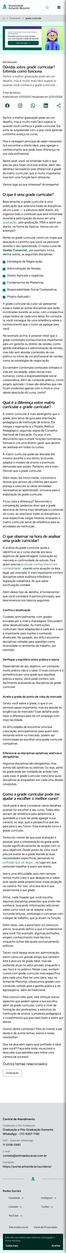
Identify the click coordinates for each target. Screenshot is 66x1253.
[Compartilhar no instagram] (20, 106)
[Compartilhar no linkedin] (46, 106)
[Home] (4, 18)
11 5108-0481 (12, 1145)
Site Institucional (18, 1227)
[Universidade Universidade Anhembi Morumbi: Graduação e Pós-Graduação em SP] (16, 7)
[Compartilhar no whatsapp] (33, 106)
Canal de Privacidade (45, 1227)
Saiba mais (12, 1245)
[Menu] (58, 7)
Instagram (47, 1197)
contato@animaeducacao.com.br (25, 1155)
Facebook (14, 1197)
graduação (10, 222)
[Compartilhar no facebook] (7, 106)
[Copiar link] (58, 106)
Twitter (45, 1206)
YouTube (14, 1215)
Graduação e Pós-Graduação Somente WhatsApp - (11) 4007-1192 (28, 1131)
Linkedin (13, 1206)
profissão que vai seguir (18, 862)
